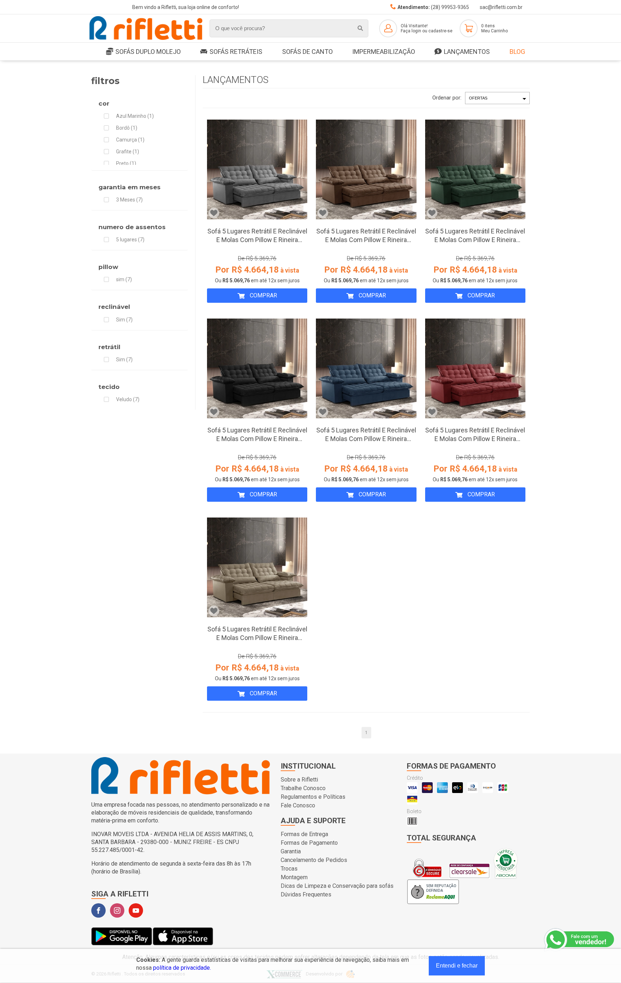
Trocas (289, 868)
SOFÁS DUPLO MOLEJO (148, 51)
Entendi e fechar (457, 966)
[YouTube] (136, 910)
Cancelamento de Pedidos (314, 860)
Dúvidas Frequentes (306, 894)
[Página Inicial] (145, 39)
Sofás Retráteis (236, 51)
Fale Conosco (298, 805)
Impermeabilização (383, 51)
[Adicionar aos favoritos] (213, 213)
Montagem (294, 877)
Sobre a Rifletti (299, 779)
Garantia (291, 851)
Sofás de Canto (307, 51)
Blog (517, 51)
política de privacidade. (182, 967)
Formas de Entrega (304, 834)
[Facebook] (98, 910)
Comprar (262, 295)
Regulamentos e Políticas (313, 796)
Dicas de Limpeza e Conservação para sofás (337, 885)
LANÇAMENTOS (467, 51)
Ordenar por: (446, 97)
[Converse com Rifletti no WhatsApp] (580, 940)
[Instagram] (117, 910)
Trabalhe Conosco (303, 788)
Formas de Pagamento (309, 842)
